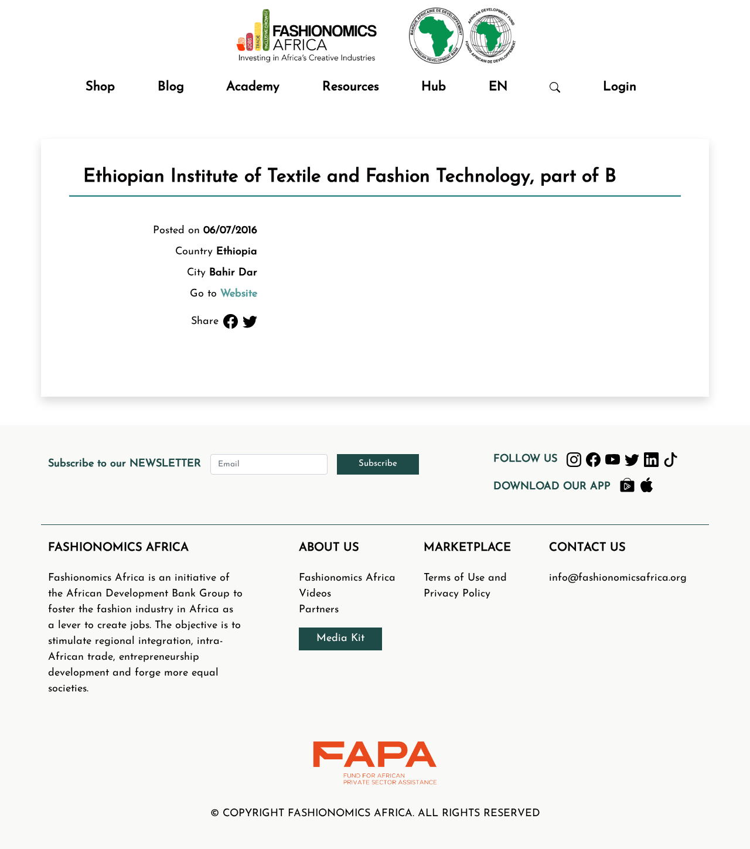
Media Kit (340, 638)
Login (619, 87)
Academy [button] (252, 87)
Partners (319, 610)
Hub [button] (433, 87)
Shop (100, 87)
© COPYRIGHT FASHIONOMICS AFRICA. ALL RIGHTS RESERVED (375, 814)
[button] (555, 87)
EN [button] (498, 87)
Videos (315, 594)
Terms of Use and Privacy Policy (465, 586)
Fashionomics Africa (347, 578)
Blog (171, 87)
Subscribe (378, 463)
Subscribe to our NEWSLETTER (124, 464)
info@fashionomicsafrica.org (618, 578)
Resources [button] (350, 87)
